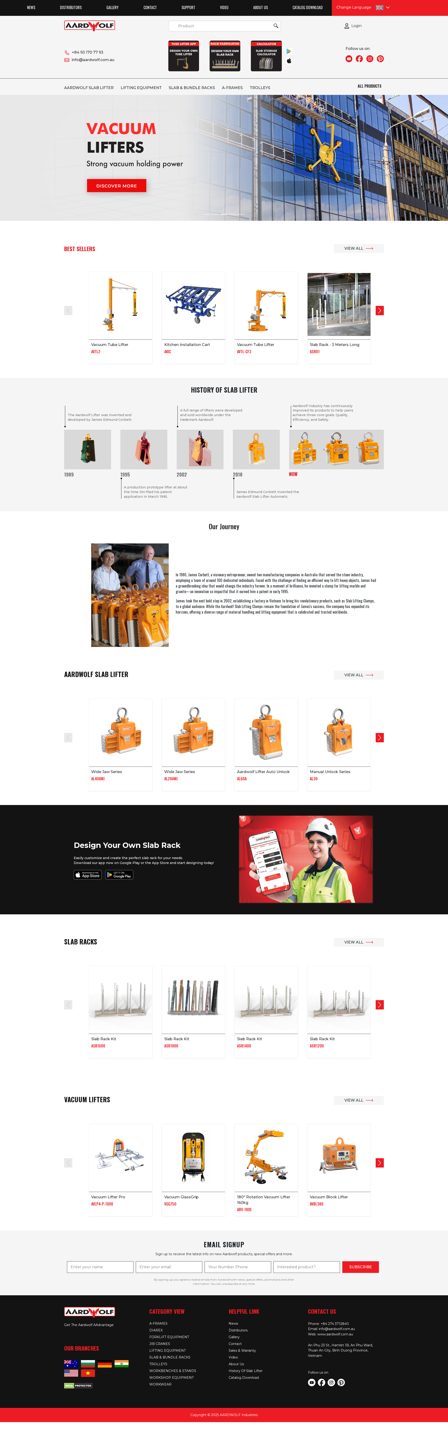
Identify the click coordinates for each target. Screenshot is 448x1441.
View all (353, 248)
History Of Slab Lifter (245, 1371)
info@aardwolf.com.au (93, 60)
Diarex (156, 1330)
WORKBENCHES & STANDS (172, 1371)
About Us (260, 7)
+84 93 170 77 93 (87, 52)
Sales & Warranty (242, 1350)
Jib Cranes (159, 1344)
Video (224, 7)
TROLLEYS (260, 88)
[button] (380, 310)
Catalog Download (308, 7)
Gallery (112, 7)
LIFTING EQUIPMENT (141, 88)
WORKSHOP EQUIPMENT (171, 1377)
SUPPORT (188, 7)
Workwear (160, 1384)
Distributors (71, 7)
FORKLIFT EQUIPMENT (169, 1337)
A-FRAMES (232, 88)
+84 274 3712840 (335, 1324)
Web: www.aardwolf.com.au (330, 1334)
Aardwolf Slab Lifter (89, 88)
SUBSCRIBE (360, 1267)
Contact (150, 7)
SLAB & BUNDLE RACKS (192, 88)
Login (356, 26)
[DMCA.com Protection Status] (78, 1385)
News (31, 7)
